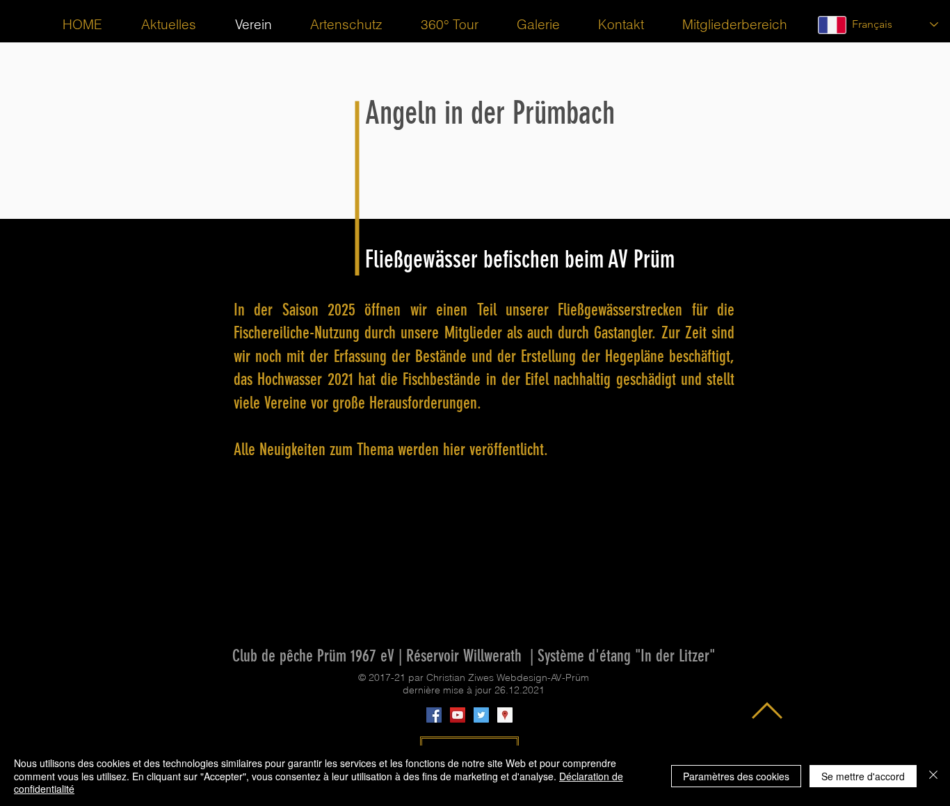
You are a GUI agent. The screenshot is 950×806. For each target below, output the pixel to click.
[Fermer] (933, 776)
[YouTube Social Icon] (457, 715)
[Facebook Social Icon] (434, 715)
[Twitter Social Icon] (481, 715)
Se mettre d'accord (863, 776)
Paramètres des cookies (736, 776)
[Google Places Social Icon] (505, 715)
